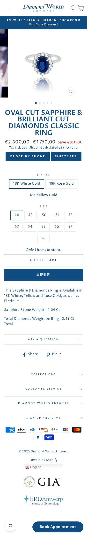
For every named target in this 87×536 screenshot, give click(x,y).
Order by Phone (27, 156)
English (35, 467)
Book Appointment (58, 526)
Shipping (35, 148)
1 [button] (36, 103)
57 (70, 227)
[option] (43, 22)
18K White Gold (26, 183)
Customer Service (43, 389)
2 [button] (40, 103)
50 (44, 215)
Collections (43, 374)
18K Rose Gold (61, 183)
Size (43, 206)
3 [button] (44, 103)
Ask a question (43, 339)
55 (44, 227)
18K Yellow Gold (43, 195)
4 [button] (48, 103)
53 (17, 227)
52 (70, 215)
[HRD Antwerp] (42, 500)
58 (43, 238)
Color (43, 175)
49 (30, 215)
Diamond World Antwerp (43, 403)
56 (57, 227)
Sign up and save (43, 418)
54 (30, 227)
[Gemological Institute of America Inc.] (41, 483)
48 (16, 215)
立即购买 (43, 274)
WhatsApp (66, 156)
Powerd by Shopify (43, 460)
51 (57, 215)
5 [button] (52, 103)
